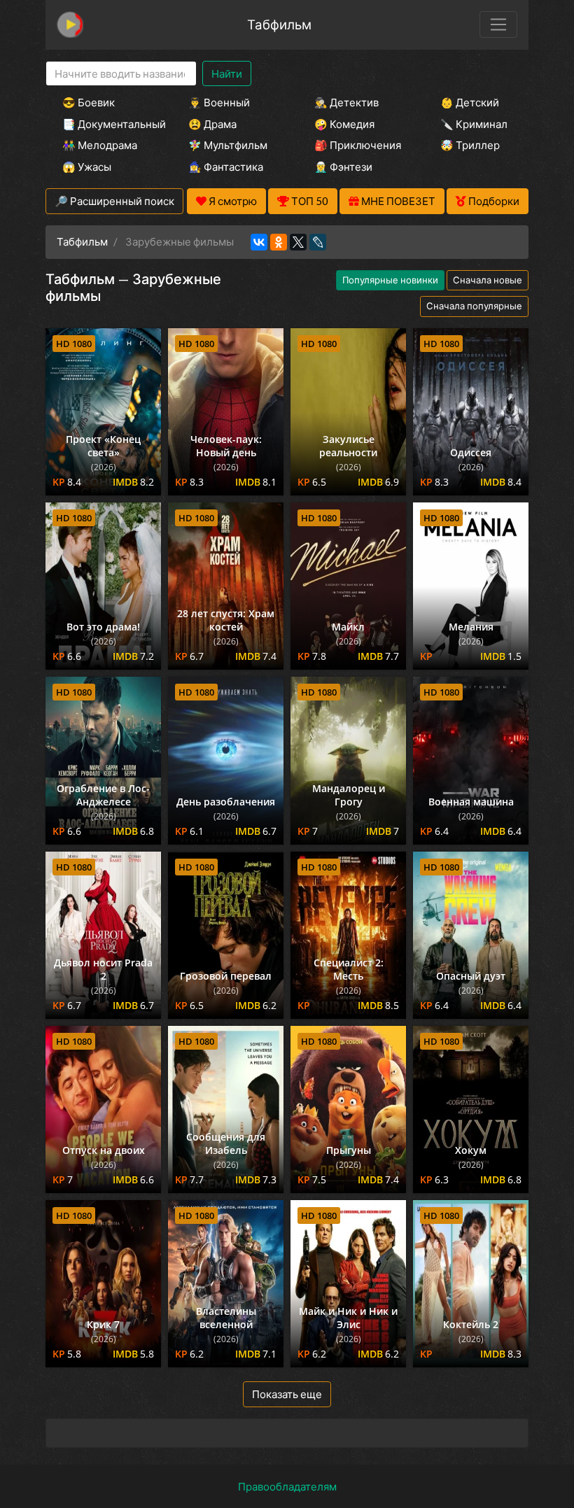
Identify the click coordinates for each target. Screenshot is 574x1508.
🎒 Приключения (357, 145)
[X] (298, 242)
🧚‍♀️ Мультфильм (227, 145)
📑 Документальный (106, 124)
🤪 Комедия (344, 124)
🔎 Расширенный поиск (114, 201)
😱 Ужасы (86, 166)
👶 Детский (469, 102)
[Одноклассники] (278, 242)
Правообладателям (287, 1486)
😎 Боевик (88, 102)
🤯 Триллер (470, 145)
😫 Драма (212, 124)
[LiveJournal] (317, 242)
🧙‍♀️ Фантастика (225, 166)
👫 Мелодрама (99, 145)
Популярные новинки (390, 280)
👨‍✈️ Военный (219, 102)
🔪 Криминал (473, 124)
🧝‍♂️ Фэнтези (343, 166)
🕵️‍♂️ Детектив (346, 102)
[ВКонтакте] (259, 242)
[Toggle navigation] (498, 24)
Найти (226, 73)
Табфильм (279, 24)
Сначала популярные (474, 305)
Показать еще (287, 1394)
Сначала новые (487, 280)
